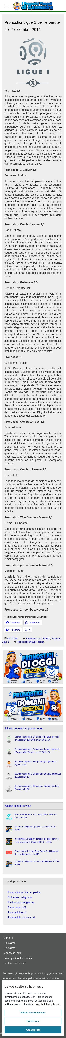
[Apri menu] (7, 6)
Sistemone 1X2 (17, 907)
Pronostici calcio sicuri (21, 917)
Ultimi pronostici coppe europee (24, 728)
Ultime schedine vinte (18, 805)
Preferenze (33, 1021)
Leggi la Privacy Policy (47, 1004)
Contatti (8, 937)
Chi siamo (9, 943)
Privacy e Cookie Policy (17, 958)
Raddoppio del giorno (21, 902)
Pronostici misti (17, 912)
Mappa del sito (12, 953)
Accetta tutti (33, 1029)
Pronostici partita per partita (30, 642)
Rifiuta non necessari (33, 1012)
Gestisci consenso (14, 963)
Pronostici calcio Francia (38, 638)
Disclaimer (9, 948)
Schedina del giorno (20, 897)
